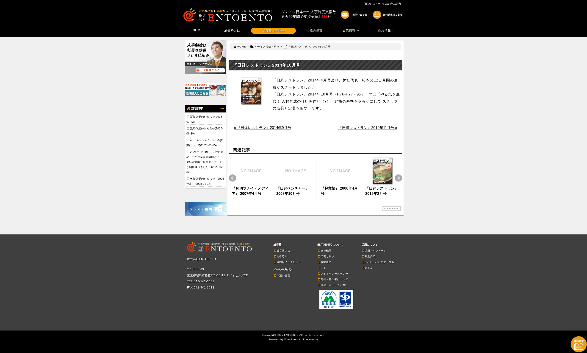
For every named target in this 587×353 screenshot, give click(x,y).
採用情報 (384, 30)
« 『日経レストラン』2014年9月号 (262, 128)
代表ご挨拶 (327, 256)
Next (398, 178)
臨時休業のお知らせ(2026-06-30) (204, 131)
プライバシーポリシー (334, 273)
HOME (198, 30)
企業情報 (349, 30)
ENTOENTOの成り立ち (379, 262)
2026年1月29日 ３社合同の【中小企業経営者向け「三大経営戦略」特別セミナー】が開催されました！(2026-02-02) (205, 162)
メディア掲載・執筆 (267, 46)
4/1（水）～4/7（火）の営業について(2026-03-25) (204, 143)
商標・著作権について (334, 279)
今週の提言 (315, 30)
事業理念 (326, 262)
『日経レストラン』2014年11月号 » (367, 128)
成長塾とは (232, 30)
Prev (232, 178)
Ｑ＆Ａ (369, 267)
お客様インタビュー (289, 262)
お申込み (282, 256)
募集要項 (370, 256)
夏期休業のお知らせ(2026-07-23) (204, 119)
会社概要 (326, 250)
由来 (323, 267)
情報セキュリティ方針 (334, 285)
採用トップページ (376, 250)
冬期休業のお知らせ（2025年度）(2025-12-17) (205, 181)
